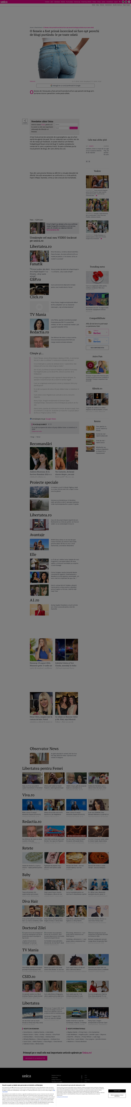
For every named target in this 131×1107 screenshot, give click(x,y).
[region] (65, 1095)
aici (39, 1099)
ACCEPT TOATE (117, 1091)
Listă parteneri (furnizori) (62, 1097)
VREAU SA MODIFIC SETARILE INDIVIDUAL (117, 1095)
